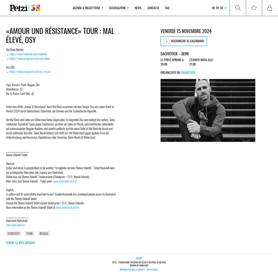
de (221, 8)
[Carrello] (254, 8)
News (138, 8)
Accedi (139, 258)
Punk (29, 233)
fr (217, 8)
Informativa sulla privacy (132, 269)
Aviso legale (152, 269)
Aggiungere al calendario (187, 41)
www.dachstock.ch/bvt (65, 181)
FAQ (167, 8)
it (226, 8)
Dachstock (188, 72)
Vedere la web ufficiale (21, 242)
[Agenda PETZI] (38, 8)
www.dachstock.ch (15, 225)
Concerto (14, 233)
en (213, 8)
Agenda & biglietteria (86, 8)
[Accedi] (270, 8)
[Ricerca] (238, 8)
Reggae (44, 233)
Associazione (117, 8)
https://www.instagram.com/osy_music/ (30, 71)
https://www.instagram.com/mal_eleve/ (30, 58)
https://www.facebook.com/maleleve (28, 54)
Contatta (153, 8)
